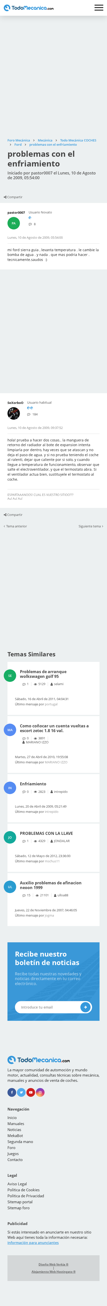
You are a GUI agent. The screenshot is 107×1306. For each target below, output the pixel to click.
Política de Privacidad (25, 1195)
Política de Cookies (23, 1189)
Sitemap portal (20, 1201)
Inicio (12, 1117)
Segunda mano (20, 1141)
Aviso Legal (17, 1183)
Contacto (15, 1159)
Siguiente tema (90, 526)
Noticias (14, 1129)
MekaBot (15, 1135)
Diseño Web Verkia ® (53, 1264)
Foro (11, 1147)
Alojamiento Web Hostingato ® (54, 1272)
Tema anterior (16, 526)
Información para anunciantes (33, 1242)
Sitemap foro (18, 1207)
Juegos (13, 1153)
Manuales (15, 1123)
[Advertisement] (53, 77)
